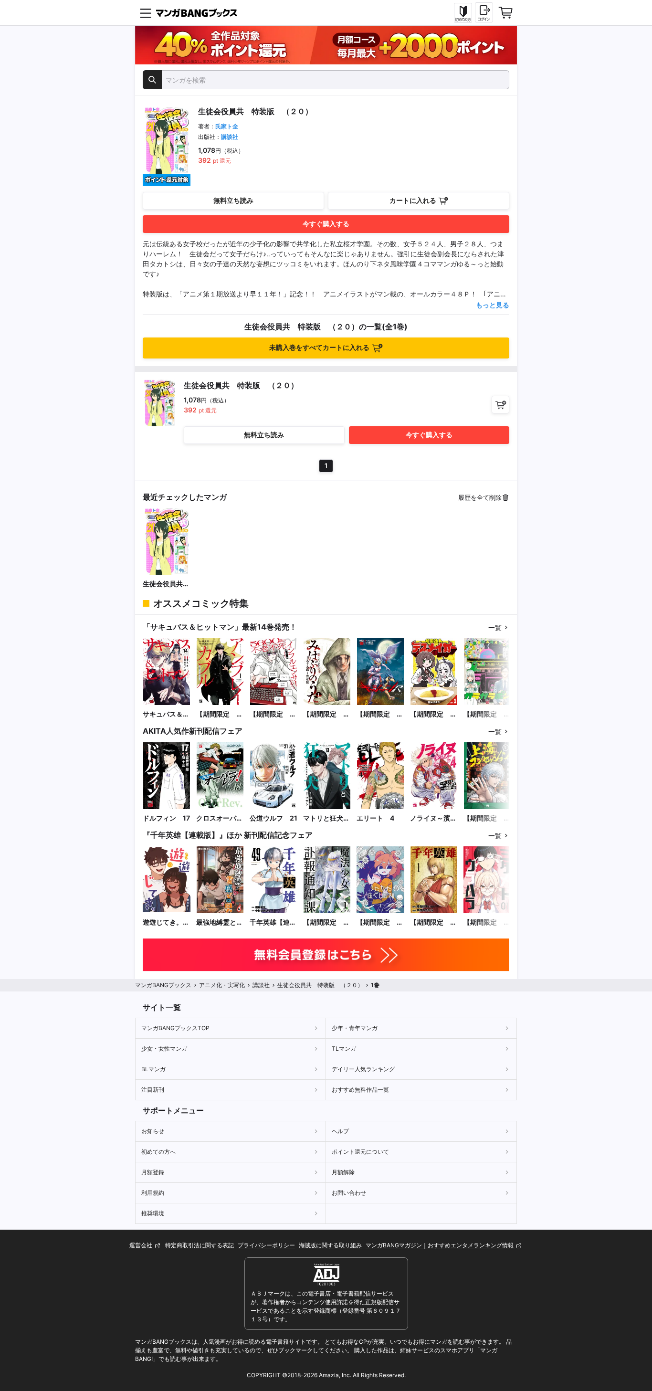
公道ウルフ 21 (273, 818)
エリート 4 (375, 818)
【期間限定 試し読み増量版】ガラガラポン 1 (486, 714)
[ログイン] (484, 12)
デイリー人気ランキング (363, 1069)
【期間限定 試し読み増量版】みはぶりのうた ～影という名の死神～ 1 (326, 714)
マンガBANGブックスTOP (175, 1028)
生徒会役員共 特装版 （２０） (166, 584)
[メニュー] (145, 12)
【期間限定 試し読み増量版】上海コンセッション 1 (486, 818)
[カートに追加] (500, 404)
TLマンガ (344, 1048)
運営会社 (141, 1245)
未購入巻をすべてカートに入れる (319, 347)
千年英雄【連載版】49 (273, 922)
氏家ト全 (226, 126)
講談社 (229, 136)
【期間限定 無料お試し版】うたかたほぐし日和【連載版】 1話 (380, 922)
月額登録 (152, 1172)
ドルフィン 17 (166, 818)
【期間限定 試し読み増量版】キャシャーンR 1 (380, 714)
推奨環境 (152, 1213)
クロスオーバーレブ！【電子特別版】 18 (219, 818)
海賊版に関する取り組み (330, 1245)
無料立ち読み (233, 200)
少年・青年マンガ (355, 1028)
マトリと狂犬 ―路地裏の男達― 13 (326, 818)
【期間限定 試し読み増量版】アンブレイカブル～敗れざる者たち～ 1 (219, 714)
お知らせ (152, 1131)
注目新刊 (152, 1089)
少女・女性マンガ (164, 1048)
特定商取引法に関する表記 (199, 1245)
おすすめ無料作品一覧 (360, 1089)
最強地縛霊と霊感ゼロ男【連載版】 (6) (219, 922)
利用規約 (152, 1192)
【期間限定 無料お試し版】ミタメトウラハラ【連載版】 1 (486, 922)
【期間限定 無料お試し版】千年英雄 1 (433, 922)
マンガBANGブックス (163, 985)
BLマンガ (153, 1069)
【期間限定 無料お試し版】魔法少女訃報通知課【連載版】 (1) (326, 922)
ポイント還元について (360, 1151)
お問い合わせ (349, 1192)
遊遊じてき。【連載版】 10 (164, 922)
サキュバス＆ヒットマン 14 (166, 714)
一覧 (495, 627)
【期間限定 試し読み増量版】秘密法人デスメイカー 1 (433, 714)
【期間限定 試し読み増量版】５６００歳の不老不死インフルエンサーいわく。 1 (273, 714)
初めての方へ (158, 1151)
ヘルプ (340, 1131)
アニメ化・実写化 (222, 985)
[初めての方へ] (463, 13)
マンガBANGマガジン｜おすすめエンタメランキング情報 (440, 1245)
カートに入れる (412, 200)
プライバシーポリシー (266, 1245)
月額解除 (343, 1172)
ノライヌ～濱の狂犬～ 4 (433, 818)
